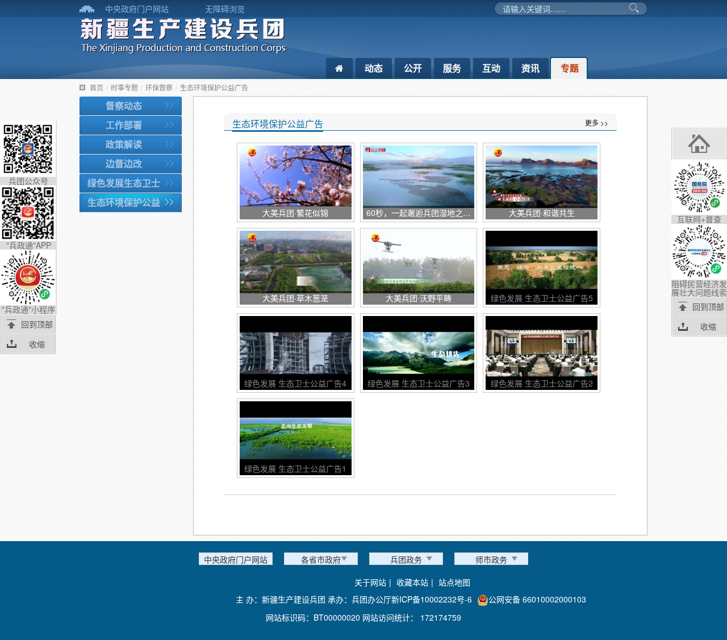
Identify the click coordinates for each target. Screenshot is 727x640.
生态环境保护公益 (123, 202)
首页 (96, 87)
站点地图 (454, 582)
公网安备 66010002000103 (537, 599)
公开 (413, 67)
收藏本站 (412, 582)
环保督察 (159, 87)
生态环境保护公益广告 (214, 87)
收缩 (37, 344)
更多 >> (596, 122)
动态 (374, 67)
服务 (452, 67)
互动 (491, 67)
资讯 (530, 67)
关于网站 (370, 582)
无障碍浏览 (225, 8)
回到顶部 (37, 324)
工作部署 (124, 124)
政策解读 (124, 144)
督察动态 (124, 105)
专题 (570, 67)
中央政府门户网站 (137, 8)
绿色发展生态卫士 (123, 182)
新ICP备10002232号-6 (431, 599)
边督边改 (124, 163)
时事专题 (124, 87)
